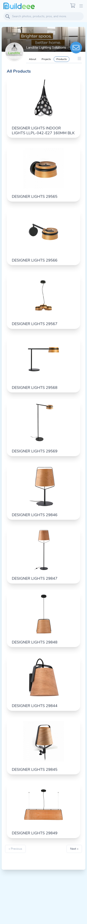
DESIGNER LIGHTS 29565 (34, 196)
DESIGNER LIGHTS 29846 (34, 514)
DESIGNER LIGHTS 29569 (34, 451)
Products (61, 59)
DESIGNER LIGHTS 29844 (34, 705)
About (32, 59)
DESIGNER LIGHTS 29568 (34, 387)
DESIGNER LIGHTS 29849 (34, 833)
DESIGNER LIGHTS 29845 (34, 769)
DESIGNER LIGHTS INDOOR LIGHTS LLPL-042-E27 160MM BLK (43, 131)
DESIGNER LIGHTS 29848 (34, 642)
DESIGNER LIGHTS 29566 (34, 260)
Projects (46, 59)
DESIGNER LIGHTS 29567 (34, 323)
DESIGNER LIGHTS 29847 (34, 578)
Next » (74, 849)
